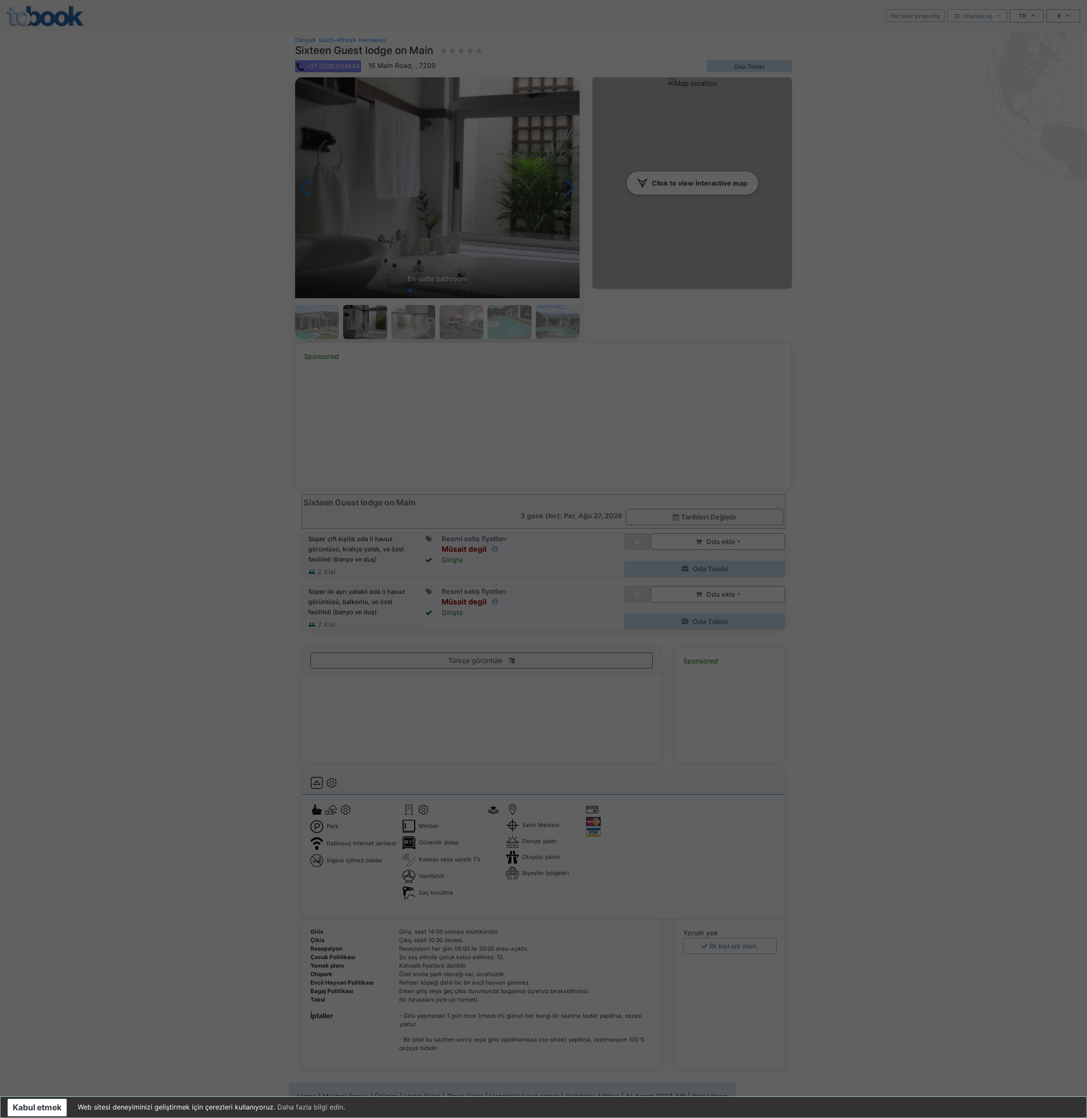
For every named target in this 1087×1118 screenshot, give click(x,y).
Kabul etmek (37, 1107)
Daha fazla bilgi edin (310, 1107)
